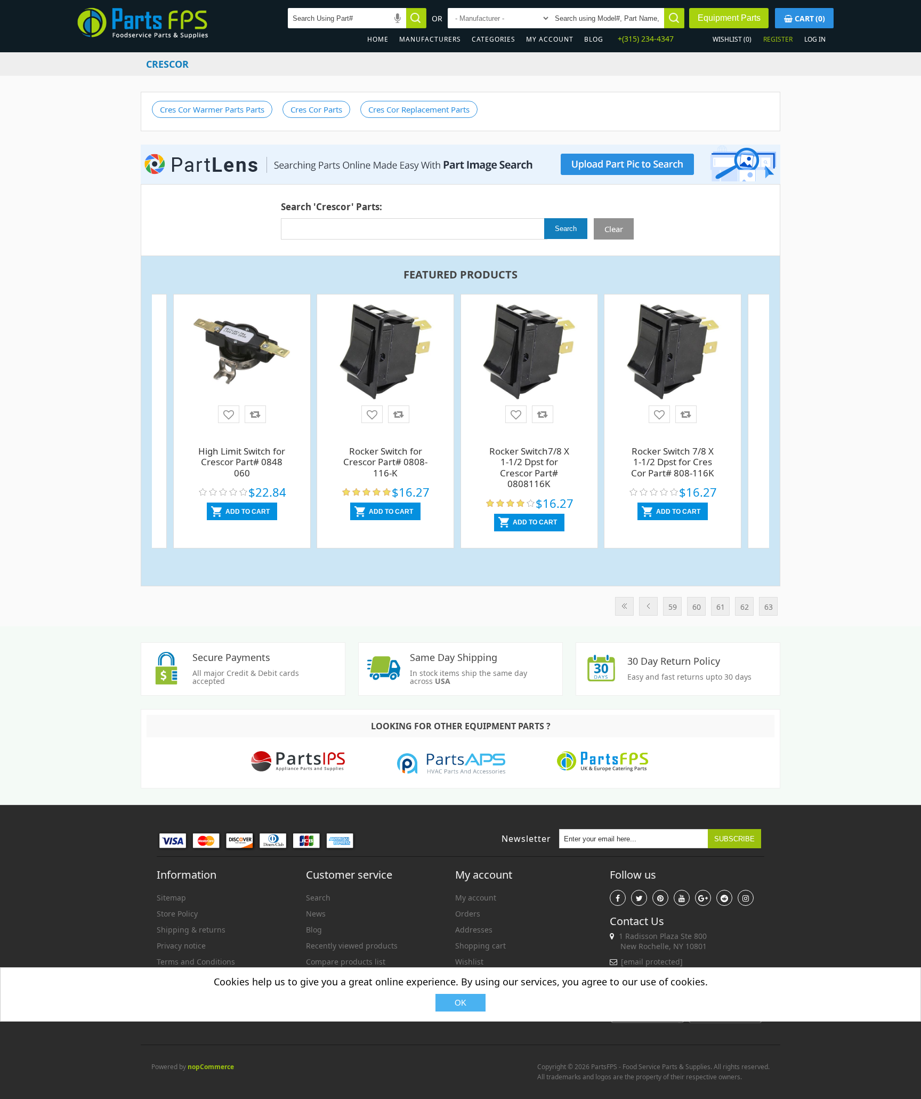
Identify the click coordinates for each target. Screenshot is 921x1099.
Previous (648, 606)
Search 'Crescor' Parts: (331, 207)
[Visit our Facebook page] (617, 897)
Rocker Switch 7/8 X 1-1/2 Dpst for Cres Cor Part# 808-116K (672, 462)
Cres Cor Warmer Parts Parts (212, 109)
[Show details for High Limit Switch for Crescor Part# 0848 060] (242, 352)
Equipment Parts (729, 17)
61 (720, 607)
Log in (815, 39)
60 (696, 607)
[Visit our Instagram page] (745, 897)
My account (549, 39)
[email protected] (652, 962)
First (624, 606)
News (316, 914)
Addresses (473, 930)
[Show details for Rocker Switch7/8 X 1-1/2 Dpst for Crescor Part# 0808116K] (529, 352)
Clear (613, 229)
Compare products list (345, 962)
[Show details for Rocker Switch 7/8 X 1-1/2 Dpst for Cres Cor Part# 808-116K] (672, 352)
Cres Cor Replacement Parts (419, 109)
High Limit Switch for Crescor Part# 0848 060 (241, 462)
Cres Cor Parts (316, 109)
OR (437, 18)
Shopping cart (480, 946)
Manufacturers (430, 39)
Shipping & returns (191, 930)
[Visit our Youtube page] (681, 897)
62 (744, 607)
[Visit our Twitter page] (639, 897)
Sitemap (171, 898)
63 (768, 607)
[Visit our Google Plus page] (703, 897)
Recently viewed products (352, 946)
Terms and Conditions (196, 962)
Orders (467, 914)
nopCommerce (211, 1066)
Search (318, 898)
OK (460, 1002)
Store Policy (177, 914)
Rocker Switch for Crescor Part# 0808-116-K (385, 462)
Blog (593, 39)
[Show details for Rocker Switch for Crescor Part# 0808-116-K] (385, 352)
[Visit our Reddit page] (724, 897)
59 (672, 607)
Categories (493, 39)
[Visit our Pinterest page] (660, 897)
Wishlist (469, 962)
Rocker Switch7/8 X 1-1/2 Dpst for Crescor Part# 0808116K (529, 467)
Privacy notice (181, 946)
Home (378, 39)
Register (778, 39)
